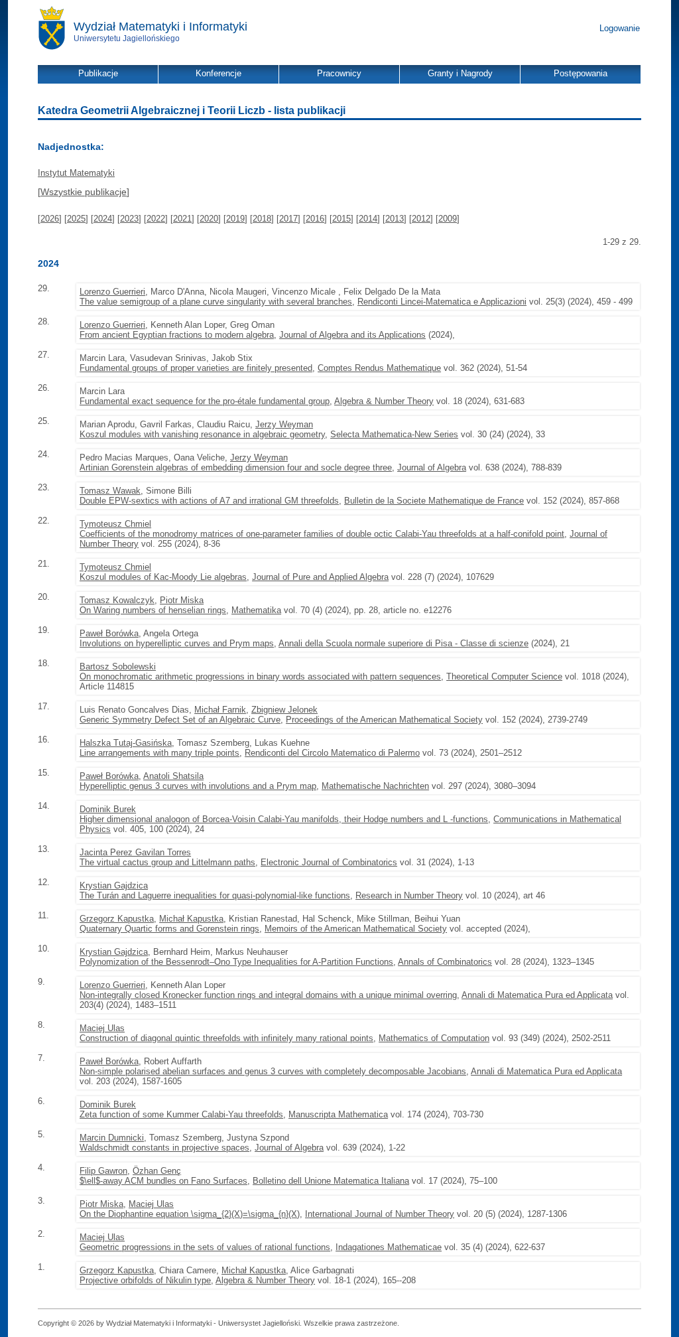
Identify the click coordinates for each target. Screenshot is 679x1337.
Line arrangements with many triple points (159, 753)
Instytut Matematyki (76, 173)
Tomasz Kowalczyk (117, 600)
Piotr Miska (182, 600)
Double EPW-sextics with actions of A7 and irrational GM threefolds (209, 501)
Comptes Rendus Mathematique (379, 368)
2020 (209, 219)
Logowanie (619, 28)
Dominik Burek (108, 809)
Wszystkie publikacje (83, 191)
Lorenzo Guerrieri (112, 292)
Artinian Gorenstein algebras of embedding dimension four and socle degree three (236, 467)
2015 (341, 219)
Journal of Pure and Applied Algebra (320, 577)
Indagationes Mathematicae (389, 1247)
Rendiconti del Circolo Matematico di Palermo (332, 753)
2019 (235, 219)
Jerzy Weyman (284, 424)
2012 (421, 219)
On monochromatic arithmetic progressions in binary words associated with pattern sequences (260, 676)
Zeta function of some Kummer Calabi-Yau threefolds (181, 1114)
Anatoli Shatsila (173, 776)
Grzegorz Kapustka (117, 919)
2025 (76, 219)
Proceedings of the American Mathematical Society (384, 720)
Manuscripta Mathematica (338, 1114)
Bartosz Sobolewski (118, 666)
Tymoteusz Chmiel (115, 524)
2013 (394, 219)
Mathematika (256, 610)
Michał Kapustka (191, 919)
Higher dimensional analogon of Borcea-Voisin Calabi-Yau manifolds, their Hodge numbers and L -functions (284, 819)
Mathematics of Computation (434, 1038)
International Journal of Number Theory (379, 1214)
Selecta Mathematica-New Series (394, 434)
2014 (368, 219)
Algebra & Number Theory (384, 401)
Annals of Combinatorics (445, 962)
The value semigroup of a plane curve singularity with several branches (216, 302)
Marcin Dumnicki (112, 1138)
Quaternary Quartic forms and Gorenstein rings (169, 929)
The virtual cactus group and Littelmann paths (167, 862)
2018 (262, 219)
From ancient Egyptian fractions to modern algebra (177, 335)
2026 (49, 219)
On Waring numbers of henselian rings (153, 610)
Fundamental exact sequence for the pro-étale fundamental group (205, 401)
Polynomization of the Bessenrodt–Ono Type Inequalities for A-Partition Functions (236, 962)
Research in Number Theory (409, 895)
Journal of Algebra (431, 467)
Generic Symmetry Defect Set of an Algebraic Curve (180, 720)
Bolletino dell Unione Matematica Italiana (331, 1181)
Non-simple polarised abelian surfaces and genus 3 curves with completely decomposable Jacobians (273, 1071)
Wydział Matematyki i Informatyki (160, 26)
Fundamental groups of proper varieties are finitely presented (196, 368)
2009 (447, 219)
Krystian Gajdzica (114, 885)
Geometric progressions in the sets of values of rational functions (205, 1247)
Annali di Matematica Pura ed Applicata (537, 995)
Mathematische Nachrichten (375, 786)
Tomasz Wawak (110, 491)
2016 (315, 219)
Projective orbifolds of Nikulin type (145, 1280)
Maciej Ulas (102, 1028)
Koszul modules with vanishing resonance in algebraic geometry (202, 434)
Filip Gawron (103, 1171)
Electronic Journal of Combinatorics (329, 862)
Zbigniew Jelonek (284, 710)
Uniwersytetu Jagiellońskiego (127, 38)
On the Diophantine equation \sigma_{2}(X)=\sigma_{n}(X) (190, 1214)
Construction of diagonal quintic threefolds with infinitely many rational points (226, 1038)
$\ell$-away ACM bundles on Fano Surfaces (163, 1181)
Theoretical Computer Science (504, 676)
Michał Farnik (220, 710)
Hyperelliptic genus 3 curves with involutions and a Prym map (198, 786)
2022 (156, 219)
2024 (102, 219)
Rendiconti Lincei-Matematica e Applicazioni (441, 302)
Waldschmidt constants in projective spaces (164, 1148)
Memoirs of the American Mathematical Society (356, 929)
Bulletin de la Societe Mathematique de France (434, 501)
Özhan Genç (157, 1171)
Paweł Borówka (109, 633)
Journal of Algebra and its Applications (352, 335)
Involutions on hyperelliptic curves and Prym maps (177, 643)
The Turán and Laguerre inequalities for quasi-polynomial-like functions (215, 895)
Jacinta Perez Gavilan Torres (135, 852)
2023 (129, 219)
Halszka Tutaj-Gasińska (126, 743)
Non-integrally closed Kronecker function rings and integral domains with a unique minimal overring (268, 995)
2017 (288, 219)
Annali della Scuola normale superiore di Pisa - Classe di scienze (403, 643)
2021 (182, 219)
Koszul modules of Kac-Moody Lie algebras (163, 577)
